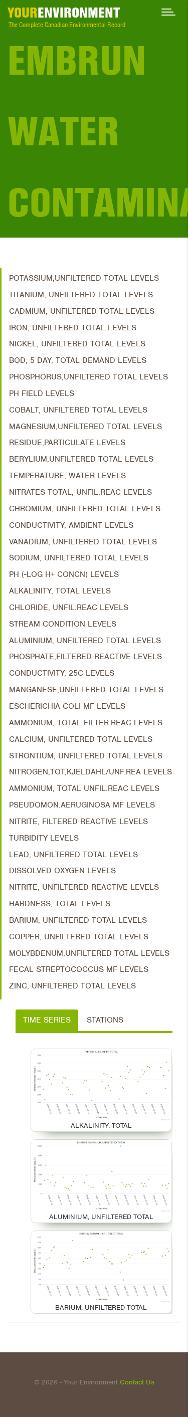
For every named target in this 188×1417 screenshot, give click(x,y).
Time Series (47, 1020)
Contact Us (137, 1382)
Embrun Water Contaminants (98, 131)
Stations (105, 1020)
